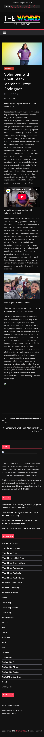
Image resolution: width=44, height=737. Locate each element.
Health (4, 632)
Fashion (5, 622)
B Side (4, 598)
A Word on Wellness (10, 593)
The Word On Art (8, 662)
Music (4, 642)
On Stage (5, 652)
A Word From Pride (9, 553)
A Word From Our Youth (11, 548)
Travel (4, 682)
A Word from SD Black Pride (13, 558)
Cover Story (9, 69)
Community (6, 603)
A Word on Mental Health (12, 583)
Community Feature (10, 607)
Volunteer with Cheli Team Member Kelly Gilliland (21, 430)
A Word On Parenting (10, 588)
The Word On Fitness (10, 667)
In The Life (6, 637)
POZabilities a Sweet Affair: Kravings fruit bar (23, 420)
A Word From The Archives (12, 568)
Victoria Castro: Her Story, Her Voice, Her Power (21, 528)
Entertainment (8, 617)
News (4, 647)
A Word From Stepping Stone (13, 563)
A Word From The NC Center (13, 578)
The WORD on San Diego (11, 677)
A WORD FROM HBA (9, 543)
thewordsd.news (24, 94)
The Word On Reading (10, 672)
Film (3, 627)
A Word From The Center (12, 573)
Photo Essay (7, 657)
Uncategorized (7, 687)
